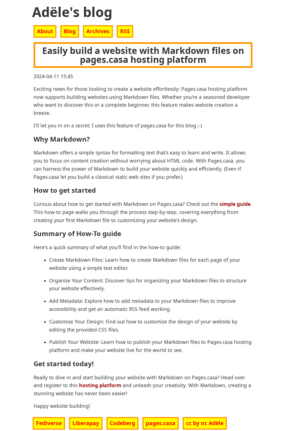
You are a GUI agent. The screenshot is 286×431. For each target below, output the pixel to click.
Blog (70, 31)
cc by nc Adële (204, 423)
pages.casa (160, 423)
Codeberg (122, 423)
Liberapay (85, 423)
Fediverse (49, 423)
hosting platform (100, 385)
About (45, 31)
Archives (97, 31)
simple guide (235, 204)
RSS (125, 31)
